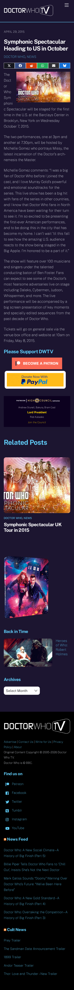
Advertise (10, 742)
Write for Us (43, 742)
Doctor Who (14, 57)
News (31, 57)
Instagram (19, 819)
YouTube (17, 828)
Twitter (16, 801)
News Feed (17, 839)
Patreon (17, 784)
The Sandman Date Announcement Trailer (34, 949)
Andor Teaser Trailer (19, 965)
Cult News (16, 929)
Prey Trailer (12, 940)
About (18, 747)
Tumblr (16, 810)
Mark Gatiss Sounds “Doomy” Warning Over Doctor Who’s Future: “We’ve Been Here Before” (35, 884)
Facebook (18, 793)
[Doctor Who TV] (28, 14)
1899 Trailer (12, 957)
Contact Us (25, 742)
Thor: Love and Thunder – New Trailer (30, 974)
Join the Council (37, 422)
